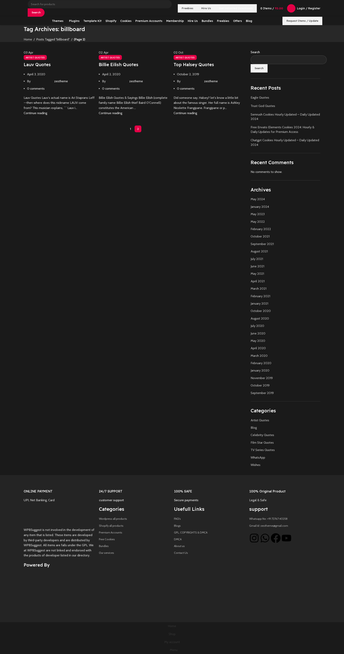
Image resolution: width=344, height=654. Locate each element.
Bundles (104, 546)
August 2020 (260, 318)
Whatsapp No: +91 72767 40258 (268, 519)
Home (28, 39)
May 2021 (257, 274)
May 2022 (258, 222)
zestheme (61, 81)
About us (179, 546)
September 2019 (262, 393)
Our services (106, 553)
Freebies (187, 8)
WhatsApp (258, 457)
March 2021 (258, 288)
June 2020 (258, 333)
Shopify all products (111, 526)
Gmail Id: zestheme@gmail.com (268, 526)
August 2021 (259, 251)
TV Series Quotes (263, 450)
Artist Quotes (35, 57)
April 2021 (258, 281)
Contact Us (181, 553)
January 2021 (259, 303)
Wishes (255, 465)
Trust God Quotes (263, 106)
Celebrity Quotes (262, 435)
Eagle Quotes (260, 97)
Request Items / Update (302, 20)
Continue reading (35, 113)
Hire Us (206, 8)
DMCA (178, 539)
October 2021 (260, 236)
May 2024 (258, 199)
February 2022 (261, 229)
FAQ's (177, 519)
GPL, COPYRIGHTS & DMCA (190, 532)
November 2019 (262, 378)
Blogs (177, 526)
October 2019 (260, 385)
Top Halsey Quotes (194, 64)
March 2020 (259, 356)
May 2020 (258, 341)
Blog (254, 427)
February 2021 (260, 296)
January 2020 (260, 370)
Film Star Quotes (262, 442)
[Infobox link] (59, 490)
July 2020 (257, 326)
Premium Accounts (110, 532)
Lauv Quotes (37, 64)
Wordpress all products (113, 519)
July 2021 (257, 259)
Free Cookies (107, 539)
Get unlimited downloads (236, 8)
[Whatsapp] (265, 538)
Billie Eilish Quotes (118, 64)
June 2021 (257, 266)
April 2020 (258, 348)
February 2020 (261, 363)
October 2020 (261, 311)
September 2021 (262, 244)
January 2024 (260, 207)
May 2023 (258, 214)
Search (255, 52)
